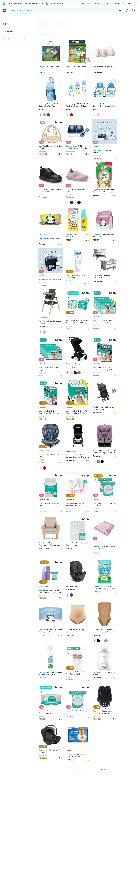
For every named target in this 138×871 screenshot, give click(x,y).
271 (96, 769)
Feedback (98, 3)
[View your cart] (133, 10)
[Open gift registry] (127, 10)
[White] (44, 332)
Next (103, 769)
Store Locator (86, 3)
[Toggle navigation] (4, 10)
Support (108, 3)
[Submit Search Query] (120, 10)
